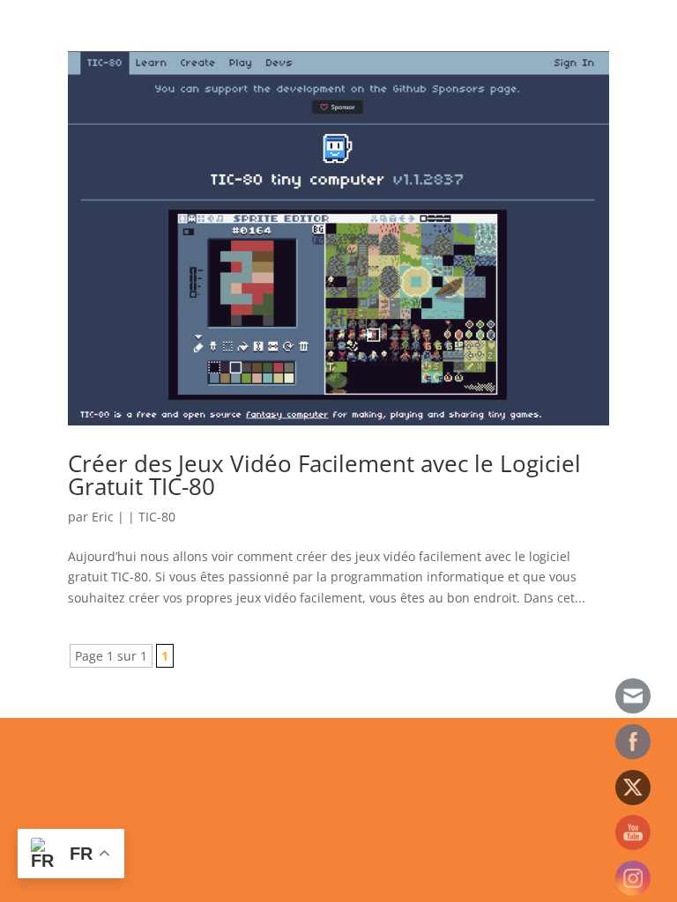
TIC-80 (156, 516)
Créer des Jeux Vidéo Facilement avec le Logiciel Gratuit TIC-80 (324, 474)
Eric (103, 516)
